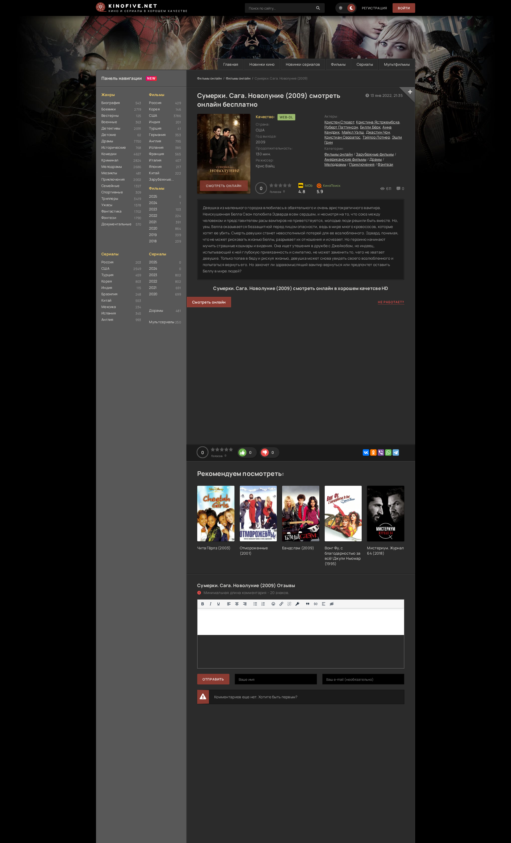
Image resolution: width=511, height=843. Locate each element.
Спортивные (112, 192)
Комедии (108, 153)
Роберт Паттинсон (341, 127)
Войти (404, 8)
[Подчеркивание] (218, 604)
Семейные (110, 185)
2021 (152, 221)
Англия (155, 141)
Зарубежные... (161, 179)
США (153, 115)
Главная (230, 64)
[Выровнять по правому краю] (245, 604)
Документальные (116, 224)
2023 (153, 209)
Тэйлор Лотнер (376, 137)
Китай (154, 173)
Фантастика (111, 211)
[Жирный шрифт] (203, 604)
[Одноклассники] (373, 452)
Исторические (113, 147)
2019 (153, 234)
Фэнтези (108, 217)
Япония (155, 166)
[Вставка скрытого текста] (332, 604)
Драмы (107, 141)
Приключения (113, 179)
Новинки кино (261, 64)
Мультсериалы (161, 321)
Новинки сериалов (303, 64)
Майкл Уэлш (353, 132)
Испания (156, 147)
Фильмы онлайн (209, 78)
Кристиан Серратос (342, 137)
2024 (153, 202)
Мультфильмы (397, 64)
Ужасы (106, 204)
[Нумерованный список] (263, 604)
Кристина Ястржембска (377, 121)
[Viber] (381, 452)
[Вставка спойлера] (324, 604)
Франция (156, 153)
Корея (154, 109)
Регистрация (374, 8)
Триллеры (109, 198)
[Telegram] (396, 452)
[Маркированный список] (255, 604)
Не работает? (391, 302)
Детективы (111, 128)
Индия (154, 121)
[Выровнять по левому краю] (229, 604)
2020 (153, 228)
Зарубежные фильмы (375, 154)
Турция (155, 128)
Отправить (213, 679)
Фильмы (338, 64)
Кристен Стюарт (339, 121)
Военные (109, 121)
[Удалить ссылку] (289, 604)
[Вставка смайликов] (274, 604)
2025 (153, 196)
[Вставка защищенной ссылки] (297, 604)
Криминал (109, 160)
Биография (110, 102)
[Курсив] (211, 604)
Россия (155, 102)
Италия (155, 160)
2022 (153, 215)
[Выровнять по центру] (237, 604)
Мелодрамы (111, 166)
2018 (153, 241)
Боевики (108, 109)
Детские (108, 134)
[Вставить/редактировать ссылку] (281, 604)
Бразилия (109, 294)
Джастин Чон (378, 132)
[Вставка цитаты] (308, 604)
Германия (157, 134)
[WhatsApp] (388, 452)
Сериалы (365, 64)
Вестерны (110, 115)
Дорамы (156, 310)
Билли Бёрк (370, 127)
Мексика (108, 306)
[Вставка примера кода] (316, 604)
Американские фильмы (345, 159)
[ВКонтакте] (366, 452)
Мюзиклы (109, 173)
